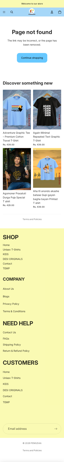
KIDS (6, 254)
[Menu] (4, 12)
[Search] (12, 12)
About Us (8, 288)
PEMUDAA (36, 443)
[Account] (52, 12)
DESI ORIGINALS (13, 258)
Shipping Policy (12, 344)
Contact (7, 263)
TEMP (6, 268)
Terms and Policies (32, 219)
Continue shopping (32, 57)
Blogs (6, 296)
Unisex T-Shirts (11, 249)
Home (6, 244)
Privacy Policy (11, 303)
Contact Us (9, 332)
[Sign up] (56, 429)
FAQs (6, 338)
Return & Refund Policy (16, 350)
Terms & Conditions (14, 311)
